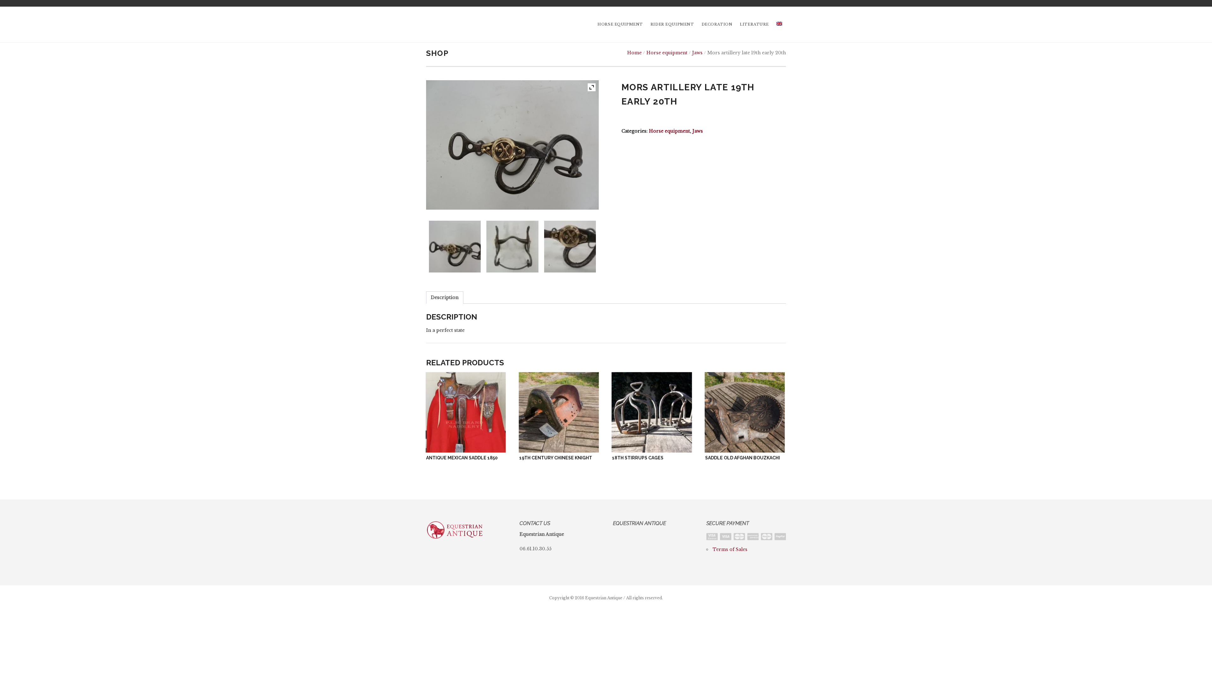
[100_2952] (512, 246)
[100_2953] (570, 246)
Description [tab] (445, 297)
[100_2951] (455, 246)
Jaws (697, 53)
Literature (754, 24)
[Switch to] (779, 24)
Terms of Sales (730, 549)
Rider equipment (672, 24)
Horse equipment (620, 24)
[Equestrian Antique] (455, 24)
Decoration (717, 24)
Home (634, 53)
